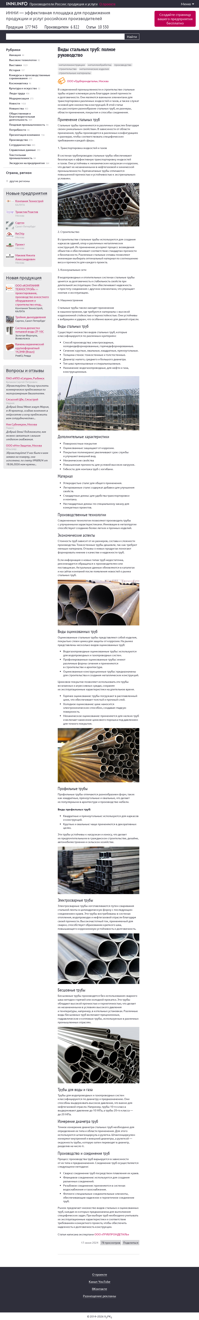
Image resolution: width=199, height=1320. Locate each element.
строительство (68, 69)
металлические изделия (94, 69)
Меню (186, 4)
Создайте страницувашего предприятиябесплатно (175, 18)
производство (122, 64)
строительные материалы (75, 73)
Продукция (22, 27)
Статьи (97, 27)
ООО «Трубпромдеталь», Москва (87, 81)
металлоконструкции (72, 64)
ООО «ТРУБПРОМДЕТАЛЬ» (111, 1234)
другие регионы (20, 180)
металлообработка (99, 64)
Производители (62, 27)
